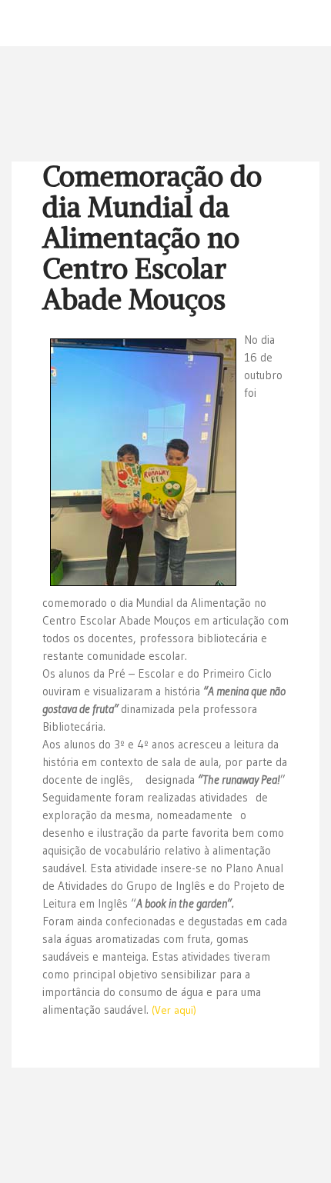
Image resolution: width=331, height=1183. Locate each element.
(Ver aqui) (174, 1010)
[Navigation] (312, 23)
